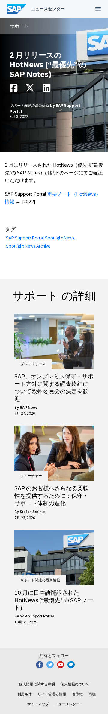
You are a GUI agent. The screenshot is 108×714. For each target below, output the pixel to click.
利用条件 (24, 694)
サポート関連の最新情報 (30, 105)
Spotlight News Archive (28, 246)
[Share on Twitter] (30, 89)
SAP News (29, 407)
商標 (92, 694)
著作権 (77, 694)
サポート (19, 26)
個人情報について (75, 684)
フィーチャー (31, 476)
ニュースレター (67, 704)
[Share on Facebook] (13, 89)
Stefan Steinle (32, 512)
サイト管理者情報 (52, 694)
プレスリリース (33, 364)
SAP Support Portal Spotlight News (40, 237)
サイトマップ (38, 704)
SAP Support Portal (37, 616)
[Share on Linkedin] (46, 89)
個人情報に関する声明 (37, 684)
